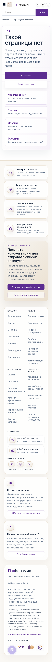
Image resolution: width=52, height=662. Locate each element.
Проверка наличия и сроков (33, 351)
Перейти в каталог (26, 84)
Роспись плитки (36, 316)
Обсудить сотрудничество (26, 513)
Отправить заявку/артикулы (26, 287)
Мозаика (12, 330)
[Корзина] (48, 5)
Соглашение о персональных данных (25, 634)
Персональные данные (15, 411)
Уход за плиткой (32, 406)
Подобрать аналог (26, 554)
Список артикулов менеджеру (34, 417)
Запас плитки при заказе (35, 396)
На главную (26, 75)
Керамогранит (15, 316)
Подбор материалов (34, 331)
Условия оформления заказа (14, 400)
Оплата (11, 374)
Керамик (19, 571)
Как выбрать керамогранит (35, 387)
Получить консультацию (26, 295)
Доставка (13, 381)
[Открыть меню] (4, 4)
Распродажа (14, 350)
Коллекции (13, 336)
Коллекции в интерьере (34, 378)
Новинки (12, 343)
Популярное (14, 357)
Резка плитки (35, 323)
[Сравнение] (43, 5)
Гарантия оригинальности (16, 389)
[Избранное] (38, 5)
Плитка (11, 323)
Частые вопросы (12, 420)
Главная (5, 20)
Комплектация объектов (35, 361)
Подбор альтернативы (35, 340)
